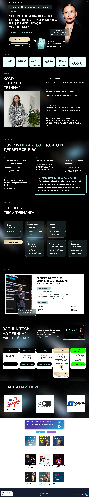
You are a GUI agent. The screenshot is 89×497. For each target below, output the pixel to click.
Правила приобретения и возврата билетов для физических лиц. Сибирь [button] (44, 489)
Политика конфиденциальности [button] (44, 495)
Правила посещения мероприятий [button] (44, 493)
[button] (19, 39)
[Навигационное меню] (87, 1)
